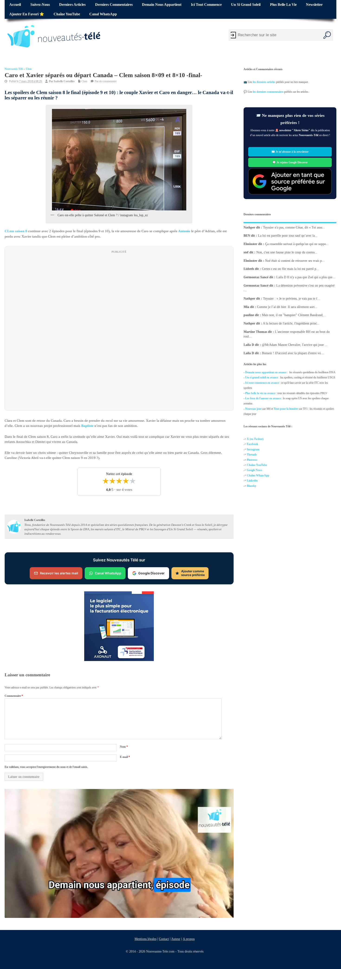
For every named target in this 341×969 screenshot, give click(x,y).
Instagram (253, 449)
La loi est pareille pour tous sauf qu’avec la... (288, 235)
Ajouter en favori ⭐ (26, 14)
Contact (164, 939)
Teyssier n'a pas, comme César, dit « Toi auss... (294, 227)
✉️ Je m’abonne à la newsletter (290, 152)
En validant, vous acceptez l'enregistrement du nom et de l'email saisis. (46, 767)
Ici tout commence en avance (262, 382)
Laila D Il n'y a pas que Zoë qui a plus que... (305, 277)
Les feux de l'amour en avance (263, 398)
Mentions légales (145, 939)
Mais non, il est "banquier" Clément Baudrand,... (294, 315)
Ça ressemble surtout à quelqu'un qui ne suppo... (297, 244)
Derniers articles (72, 5)
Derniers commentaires (114, 5)
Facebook (252, 444)
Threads (252, 454)
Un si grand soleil (246, 5)
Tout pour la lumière (286, 408)
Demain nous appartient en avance (265, 372)
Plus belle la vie (283, 5)
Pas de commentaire (105, 81)
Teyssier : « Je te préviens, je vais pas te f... (291, 298)
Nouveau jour (253, 408)
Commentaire (14, 695)
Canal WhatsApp (103, 14)
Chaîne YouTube (67, 14)
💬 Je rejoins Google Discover (290, 162)
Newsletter (314, 5)
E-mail (125, 757)
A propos (189, 939)
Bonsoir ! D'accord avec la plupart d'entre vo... (293, 353)
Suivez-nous (40, 5)
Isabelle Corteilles (64, 81)
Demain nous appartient (161, 5)
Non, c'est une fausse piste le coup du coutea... (286, 252)
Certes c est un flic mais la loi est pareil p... (290, 269)
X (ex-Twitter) (255, 439)
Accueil (15, 5)
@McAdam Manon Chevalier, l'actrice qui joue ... (295, 345)
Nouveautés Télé (14, 69)
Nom (124, 746)
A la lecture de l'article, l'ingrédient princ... (291, 323)
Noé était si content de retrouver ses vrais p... (295, 260)
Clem (29, 69)
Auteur (175, 939)
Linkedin (252, 480)
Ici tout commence (206, 5)
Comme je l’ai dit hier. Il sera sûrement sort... (287, 306)
